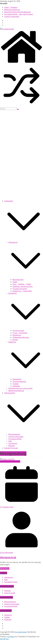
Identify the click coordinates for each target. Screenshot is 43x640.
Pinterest (7, 619)
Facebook (8, 615)
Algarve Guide (9, 593)
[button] (23, 240)
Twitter (7, 617)
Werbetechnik (18, 279)
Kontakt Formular (11, 448)
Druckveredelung (19, 381)
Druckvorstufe (18, 330)
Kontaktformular (10, 582)
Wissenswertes (14, 434)
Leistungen (8, 201)
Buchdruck (12, 293)
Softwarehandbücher (21, 337)
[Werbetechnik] (7, 459)
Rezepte (11, 446)
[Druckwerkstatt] (21, 63)
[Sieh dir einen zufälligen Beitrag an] (21, 106)
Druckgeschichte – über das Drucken (18, 14)
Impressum (12, 443)
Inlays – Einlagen (10, 7)
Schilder (16, 384)
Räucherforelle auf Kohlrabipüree (17, 12)
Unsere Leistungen (11, 16)
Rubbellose (17, 379)
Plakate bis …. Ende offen (22, 291)
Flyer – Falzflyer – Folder (22, 284)
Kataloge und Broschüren (23, 286)
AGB (10, 441)
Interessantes (9, 393)
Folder (15, 282)
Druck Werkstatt (6, 552)
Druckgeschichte (14, 439)
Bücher (15, 340)
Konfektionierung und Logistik (20, 388)
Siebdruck (12, 342)
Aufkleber (16, 386)
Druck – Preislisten (20, 333)
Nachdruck (17, 335)
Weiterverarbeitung (12, 10)
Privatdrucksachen (20, 289)
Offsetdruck (13, 242)
